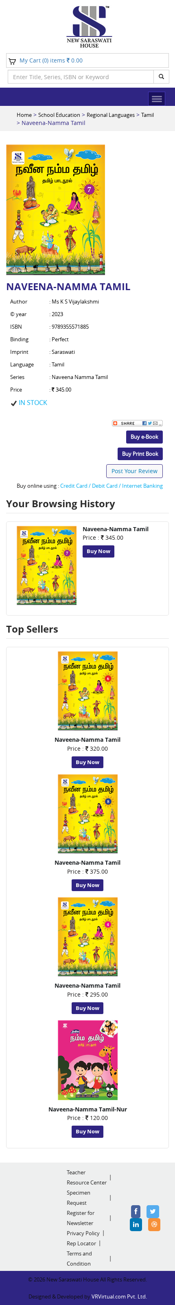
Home (24, 114)
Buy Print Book (140, 453)
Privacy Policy (83, 1233)
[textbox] (81, 77)
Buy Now (98, 551)
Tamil (147, 114)
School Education (59, 114)
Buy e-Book (144, 436)
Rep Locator (81, 1243)
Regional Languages (111, 114)
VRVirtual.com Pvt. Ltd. (119, 1296)
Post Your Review (135, 471)
